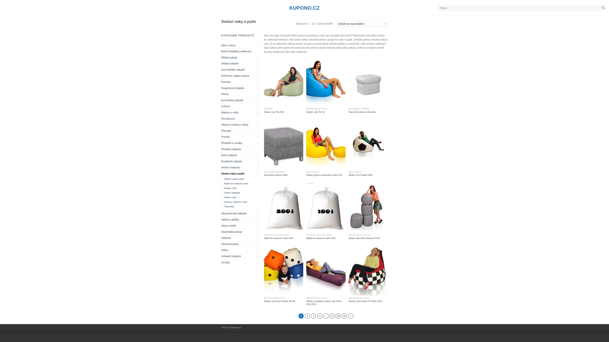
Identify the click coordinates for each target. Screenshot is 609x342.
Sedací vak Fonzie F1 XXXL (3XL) (366, 301)
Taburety (226, 238)
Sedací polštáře (232, 192)
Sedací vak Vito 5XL (274, 112)
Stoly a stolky (228, 225)
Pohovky (226, 131)
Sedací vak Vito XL (315, 112)
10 (338, 316)
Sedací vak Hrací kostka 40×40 (279, 301)
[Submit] (603, 8)
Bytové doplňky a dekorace (236, 51)
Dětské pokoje (229, 57)
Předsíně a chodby (231, 143)
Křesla (225, 94)
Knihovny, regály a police (235, 75)
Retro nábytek (229, 155)
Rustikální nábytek (231, 161)
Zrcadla (225, 262)
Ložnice (225, 106)
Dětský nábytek (230, 63)
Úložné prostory (230, 244)
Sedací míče (230, 188)
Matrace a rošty (229, 112)
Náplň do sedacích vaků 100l (320, 238)
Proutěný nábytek (231, 149)
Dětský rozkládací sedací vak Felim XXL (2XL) (324, 302)
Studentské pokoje (231, 232)
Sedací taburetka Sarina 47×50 (364, 238)
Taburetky (229, 206)
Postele (225, 137)
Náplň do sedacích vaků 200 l (279, 238)
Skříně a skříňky (230, 219)
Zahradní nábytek (231, 256)
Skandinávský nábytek (234, 213)
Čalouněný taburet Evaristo (362, 112)
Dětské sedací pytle (234, 179)
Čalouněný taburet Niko (276, 175)
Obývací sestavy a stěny (234, 124)
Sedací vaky (230, 197)
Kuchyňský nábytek (232, 100)
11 (344, 316)
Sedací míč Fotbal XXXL (361, 175)
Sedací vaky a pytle (232, 173)
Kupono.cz (304, 7)
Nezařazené (228, 118)
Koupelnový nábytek (232, 88)
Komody (226, 82)
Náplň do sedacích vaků (236, 183)
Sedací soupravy (230, 167)
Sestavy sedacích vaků (235, 202)
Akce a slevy (228, 45)
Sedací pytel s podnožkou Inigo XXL (324, 175)
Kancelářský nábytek (233, 69)
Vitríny (224, 250)
